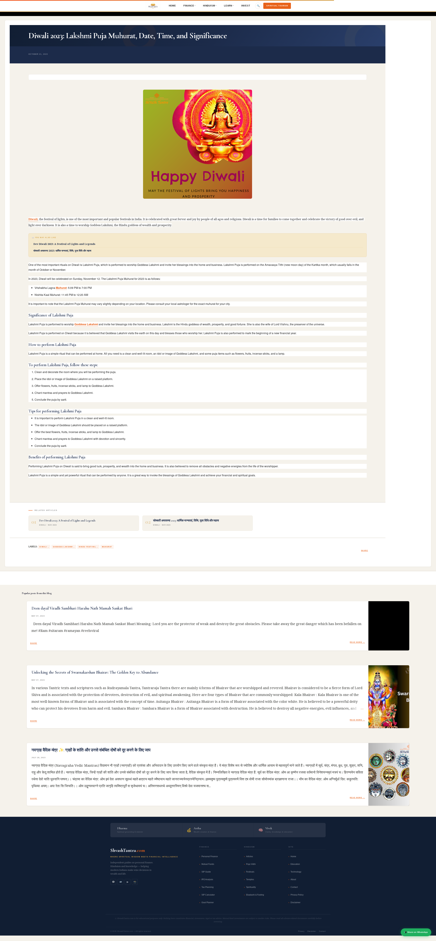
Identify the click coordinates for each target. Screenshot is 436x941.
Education (295, 864)
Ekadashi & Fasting (255, 895)
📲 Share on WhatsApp (416, 932)
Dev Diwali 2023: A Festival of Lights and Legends (64, 244)
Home (172, 5)
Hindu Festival (88, 547)
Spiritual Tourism (277, 6)
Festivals (250, 872)
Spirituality (251, 887)
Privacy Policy (297, 895)
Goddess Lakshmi (86, 324)
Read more (356, 642)
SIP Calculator (208, 895)
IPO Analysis (207, 879)
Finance (189, 5)
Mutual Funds (207, 864)
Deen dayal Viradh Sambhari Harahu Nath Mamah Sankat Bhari (82, 608)
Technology (296, 872)
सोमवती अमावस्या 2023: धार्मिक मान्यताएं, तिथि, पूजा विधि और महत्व (62, 250)
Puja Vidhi (251, 864)
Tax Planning (207, 887)
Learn (229, 5)
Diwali (33, 219)
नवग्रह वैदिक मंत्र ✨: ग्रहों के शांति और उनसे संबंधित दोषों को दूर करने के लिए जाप (91, 750)
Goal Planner (207, 902)
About (293, 879)
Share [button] (364, 550)
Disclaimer (295, 902)
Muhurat (61, 288)
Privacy (301, 931)
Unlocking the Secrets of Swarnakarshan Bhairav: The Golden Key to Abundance (95, 672)
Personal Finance (209, 856)
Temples (250, 879)
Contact (294, 887)
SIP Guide (206, 872)
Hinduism (209, 5)
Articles (249, 856)
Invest (245, 5)
